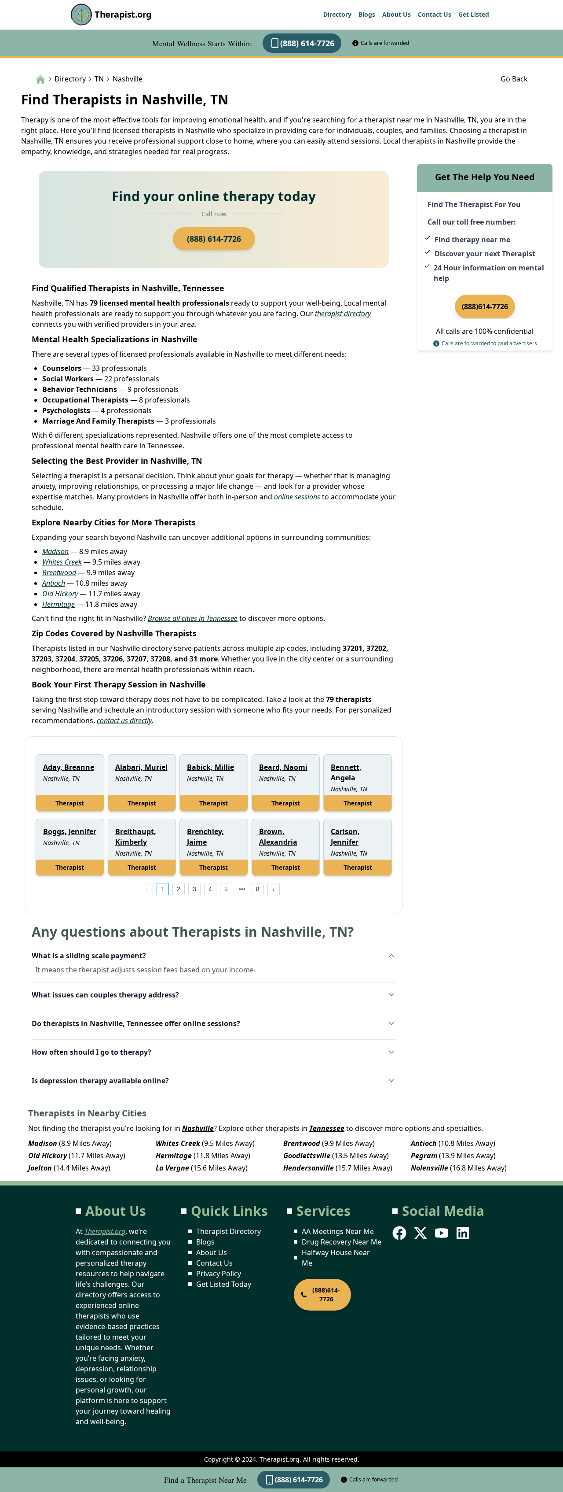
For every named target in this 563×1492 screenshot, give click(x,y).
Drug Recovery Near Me (341, 1242)
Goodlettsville (306, 1155)
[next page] (242, 889)
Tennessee (326, 1128)
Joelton (40, 1168)
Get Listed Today (223, 1284)
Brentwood (59, 572)
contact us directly (124, 720)
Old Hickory (60, 593)
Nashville (198, 1128)
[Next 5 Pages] (242, 889)
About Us (396, 14)
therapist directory (343, 313)
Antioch (53, 583)
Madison (55, 551)
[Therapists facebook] (400, 1233)
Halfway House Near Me (336, 1258)
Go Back (514, 79)
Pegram (424, 1155)
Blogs (366, 14)
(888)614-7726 (485, 306)
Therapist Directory (228, 1231)
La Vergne (172, 1168)
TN (99, 79)
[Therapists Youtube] (442, 1233)
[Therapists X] (421, 1233)
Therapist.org (123, 14)
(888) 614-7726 (307, 43)
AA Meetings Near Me (338, 1231)
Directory (337, 14)
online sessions (297, 497)
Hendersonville (308, 1168)
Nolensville (429, 1168)
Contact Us (434, 14)
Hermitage (58, 604)
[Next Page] (273, 889)
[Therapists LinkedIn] (464, 1233)
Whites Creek (62, 562)
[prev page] (147, 889)
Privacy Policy (218, 1273)
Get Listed (473, 14)
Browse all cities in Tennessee (193, 618)
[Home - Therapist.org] (40, 78)
